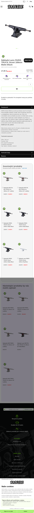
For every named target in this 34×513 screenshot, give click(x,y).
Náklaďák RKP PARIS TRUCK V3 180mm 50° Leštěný (8, 380)
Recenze (3, 156)
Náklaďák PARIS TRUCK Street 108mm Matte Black (9, 225)
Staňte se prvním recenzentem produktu (9, 67)
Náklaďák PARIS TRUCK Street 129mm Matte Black (24, 225)
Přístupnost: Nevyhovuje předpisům (17, 444)
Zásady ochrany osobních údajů (17, 475)
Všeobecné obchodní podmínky (17, 466)
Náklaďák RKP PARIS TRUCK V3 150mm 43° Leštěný (8, 345)
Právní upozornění (17, 472)
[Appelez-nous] (24, 1)
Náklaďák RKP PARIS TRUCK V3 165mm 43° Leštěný (24, 189)
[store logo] (15, 7)
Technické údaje (5, 152)
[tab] (17, 107)
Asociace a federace (17, 462)
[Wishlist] (27, 1)
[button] (16, 48)
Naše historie (17, 459)
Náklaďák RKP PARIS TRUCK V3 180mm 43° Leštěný (9, 189)
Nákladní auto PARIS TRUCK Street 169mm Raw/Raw (24, 260)
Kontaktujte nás (17, 441)
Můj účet (17, 456)
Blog (31, 1)
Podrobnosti (4, 107)
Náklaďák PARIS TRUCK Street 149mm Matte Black (9, 260)
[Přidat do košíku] (17, 89)
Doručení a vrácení (17, 469)
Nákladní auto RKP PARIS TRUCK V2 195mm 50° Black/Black (23, 345)
